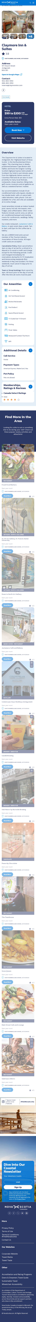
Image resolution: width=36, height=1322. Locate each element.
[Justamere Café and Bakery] (18, 624)
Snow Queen (6, 971)
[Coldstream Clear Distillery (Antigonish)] (18, 678)
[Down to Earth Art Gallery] (18, 571)
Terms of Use (7, 1231)
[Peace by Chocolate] (18, 840)
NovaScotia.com (8, 1313)
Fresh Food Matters (9, 485)
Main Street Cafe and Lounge (13, 1025)
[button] (30, 2)
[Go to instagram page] (9, 1213)
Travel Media (7, 1257)
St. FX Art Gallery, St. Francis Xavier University (15, 539)
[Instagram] (3, 1103)
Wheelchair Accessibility (12, 1284)
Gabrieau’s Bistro (8, 1079)
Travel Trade (7, 1260)
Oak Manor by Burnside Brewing (14, 809)
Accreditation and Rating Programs (17, 1274)
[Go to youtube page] (22, 1213)
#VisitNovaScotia (27, 1101)
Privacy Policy (21, 1199)
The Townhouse (8, 917)
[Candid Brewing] (18, 732)
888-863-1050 (7, 83)
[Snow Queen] (18, 947)
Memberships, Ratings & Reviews (15, 386)
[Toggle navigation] (33, 3)
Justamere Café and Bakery (12, 648)
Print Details (5, 97)
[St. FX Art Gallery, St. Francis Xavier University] (18, 515)
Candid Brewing (7, 755)
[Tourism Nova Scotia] (10, 2)
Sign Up (18, 1187)
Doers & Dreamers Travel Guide (15, 1277)
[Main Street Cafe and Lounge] (18, 1001)
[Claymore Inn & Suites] (18, 22)
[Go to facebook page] (3, 91)
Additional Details (15, 350)
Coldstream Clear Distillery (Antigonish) (17, 702)
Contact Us (6, 1239)
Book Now (17, 130)
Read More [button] (7, 496)
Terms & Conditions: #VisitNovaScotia (10, 1235)
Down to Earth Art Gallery (11, 594)
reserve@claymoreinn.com (12, 85)
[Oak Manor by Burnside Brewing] (18, 786)
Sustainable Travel (9, 1280)
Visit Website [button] (18, 138)
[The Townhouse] (18, 894)
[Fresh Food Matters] (18, 461)
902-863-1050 (7, 81)
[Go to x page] (18, 1213)
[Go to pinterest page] (26, 1213)
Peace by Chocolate (9, 863)
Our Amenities (12, 284)
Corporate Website (10, 1253)
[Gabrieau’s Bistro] (18, 1055)
